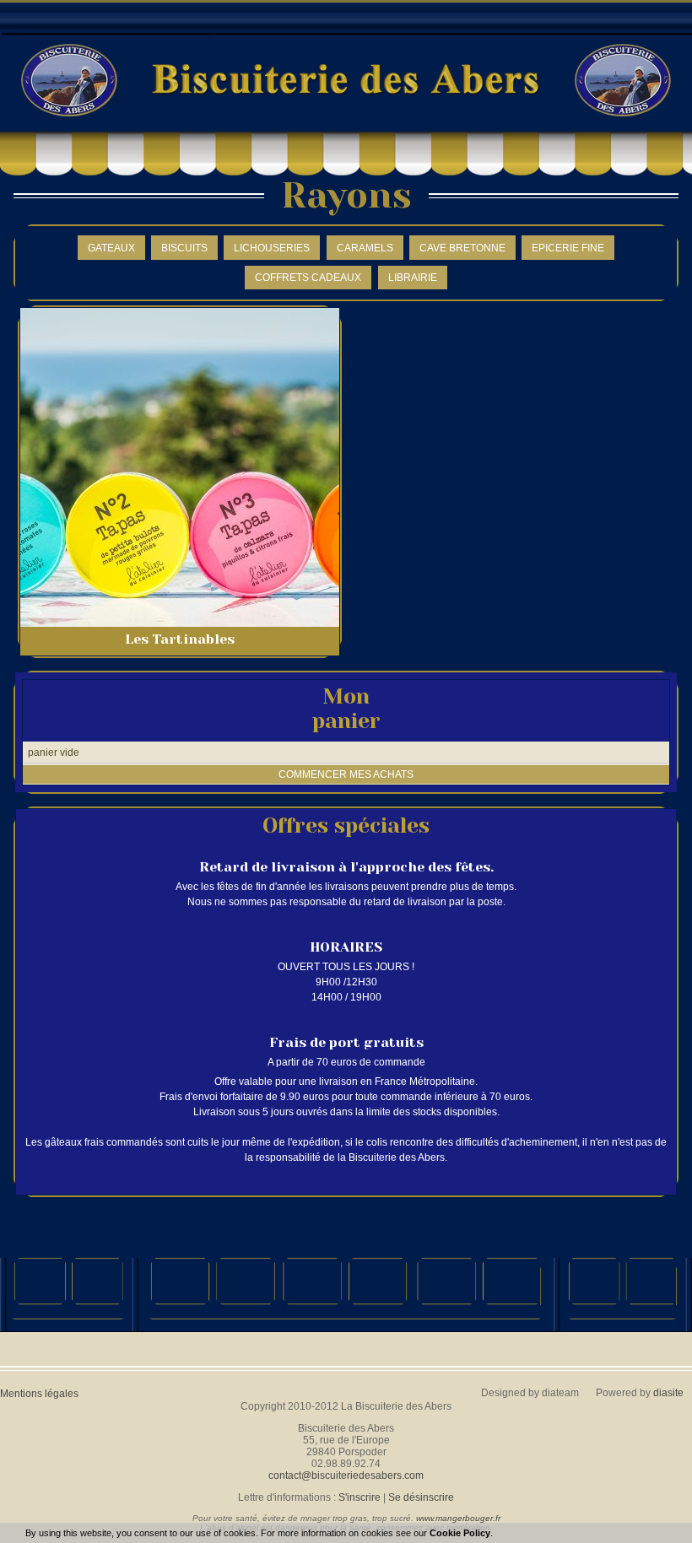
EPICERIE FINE (568, 248)
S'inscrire (359, 1497)
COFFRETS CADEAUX (308, 277)
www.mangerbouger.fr (458, 1518)
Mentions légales (39, 1394)
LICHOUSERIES (272, 248)
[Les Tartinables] (179, 467)
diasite (668, 1393)
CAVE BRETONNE (462, 248)
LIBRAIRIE (412, 277)
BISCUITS (184, 248)
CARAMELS (365, 248)
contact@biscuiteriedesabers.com (346, 1475)
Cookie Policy (460, 1533)
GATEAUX (111, 248)
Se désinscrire (421, 1497)
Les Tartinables (180, 639)
